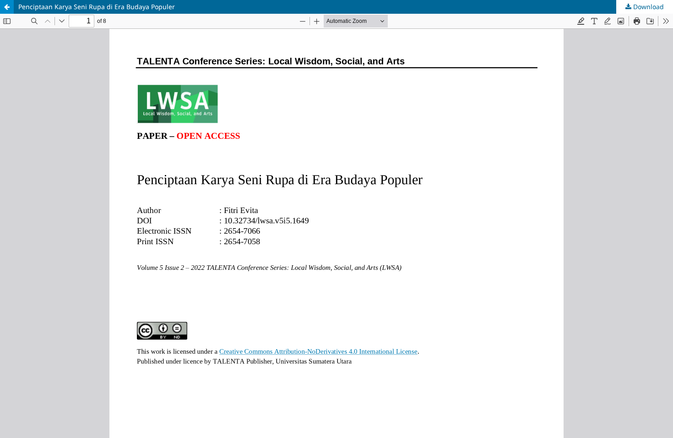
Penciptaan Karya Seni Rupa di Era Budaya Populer (96, 6)
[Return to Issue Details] (7, 7)
